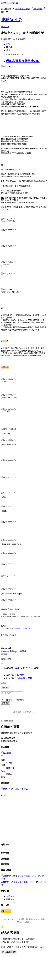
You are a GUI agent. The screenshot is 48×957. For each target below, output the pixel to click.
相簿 (8, 44)
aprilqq (4, 654)
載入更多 (5, 688)
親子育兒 (21, 675)
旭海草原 (12, 635)
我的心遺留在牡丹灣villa (23, 61)
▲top (3, 683)
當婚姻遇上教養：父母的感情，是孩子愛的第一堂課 (23, 883)
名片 (8, 50)
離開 (14, 952)
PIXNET (12, 919)
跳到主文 (5, 27)
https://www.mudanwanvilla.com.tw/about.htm (17, 628)
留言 (22, 668)
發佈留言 (5, 703)
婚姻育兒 (22, 39)
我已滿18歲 (6, 952)
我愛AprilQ (11, 19)
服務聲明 (27, 922)
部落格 (9, 47)
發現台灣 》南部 (24, 678)
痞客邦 (17, 668)
